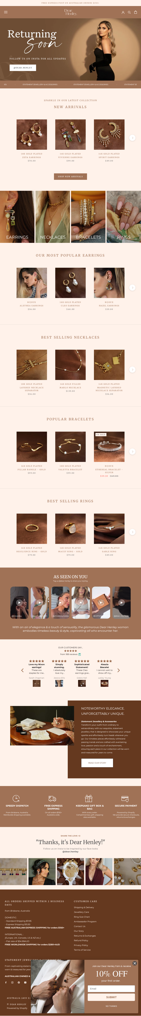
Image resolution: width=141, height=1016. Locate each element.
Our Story (79, 931)
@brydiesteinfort (39, 616)
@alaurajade (78, 616)
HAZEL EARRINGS (109, 306)
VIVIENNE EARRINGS (70, 157)
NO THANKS (111, 1006)
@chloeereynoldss (61, 616)
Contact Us (79, 926)
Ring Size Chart (82, 917)
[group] (17, 217)
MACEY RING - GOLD (70, 551)
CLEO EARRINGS (70, 306)
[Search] (129, 12)
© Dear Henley (16, 1004)
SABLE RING (109, 551)
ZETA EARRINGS (31, 157)
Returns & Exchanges (85, 935)
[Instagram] (12, 982)
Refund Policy (81, 940)
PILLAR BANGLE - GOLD (32, 469)
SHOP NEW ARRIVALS (70, 176)
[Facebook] (6, 982)
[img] (70, 651)
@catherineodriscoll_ (101, 616)
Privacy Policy (81, 945)
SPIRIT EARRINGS (109, 157)
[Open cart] (135, 12)
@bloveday (17, 616)
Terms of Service (82, 950)
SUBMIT (111, 997)
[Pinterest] (19, 982)
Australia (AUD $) (19, 998)
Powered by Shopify (17, 1008)
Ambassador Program (85, 921)
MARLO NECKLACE (70, 387)
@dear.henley (23, 68)
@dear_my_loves (121, 616)
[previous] (9, 138)
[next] (132, 138)
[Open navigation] (5, 12)
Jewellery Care (81, 912)
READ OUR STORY (97, 763)
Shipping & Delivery (84, 907)
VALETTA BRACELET (70, 469)
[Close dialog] (134, 963)
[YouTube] (25, 982)
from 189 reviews (68, 654)
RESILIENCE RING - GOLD (32, 551)
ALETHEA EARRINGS (32, 306)
